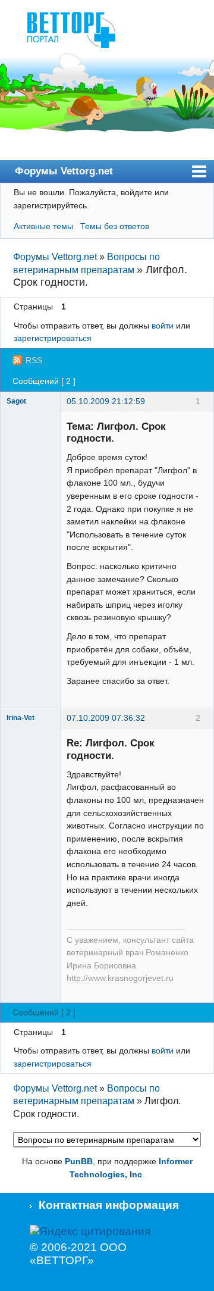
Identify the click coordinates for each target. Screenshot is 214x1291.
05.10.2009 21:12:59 (106, 401)
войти (163, 325)
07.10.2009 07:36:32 (106, 718)
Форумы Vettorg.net (64, 171)
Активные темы (43, 226)
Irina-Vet (20, 717)
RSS (34, 360)
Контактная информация (109, 1205)
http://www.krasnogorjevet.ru (120, 978)
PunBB (79, 1161)
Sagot (16, 401)
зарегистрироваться (53, 338)
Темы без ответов (114, 226)
